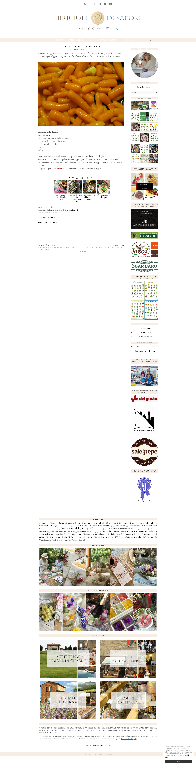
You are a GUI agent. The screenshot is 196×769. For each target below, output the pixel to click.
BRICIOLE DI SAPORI (101, 745)
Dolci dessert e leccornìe (117, 528)
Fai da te (145, 529)
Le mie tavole (145, 332)
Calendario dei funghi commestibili (70, 526)
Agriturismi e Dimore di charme (51, 523)
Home (49, 40)
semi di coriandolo (60, 141)
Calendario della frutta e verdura (97, 525)
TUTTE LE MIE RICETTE (107, 40)
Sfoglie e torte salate (105, 537)
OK (178, 761)
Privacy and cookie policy (129, 739)
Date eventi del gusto (145, 347)
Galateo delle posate (145, 337)
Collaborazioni (120, 526)
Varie (65, 539)
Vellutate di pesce (78, 540)
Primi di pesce (115, 534)
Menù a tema (146, 328)
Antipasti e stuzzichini (94, 523)
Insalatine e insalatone (85, 531)
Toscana (149, 537)
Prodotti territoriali (132, 534)
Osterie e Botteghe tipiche (53, 534)
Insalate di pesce (69, 532)
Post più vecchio (105, 247)
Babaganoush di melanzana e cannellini (103, 197)
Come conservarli (135, 526)
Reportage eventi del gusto (145, 351)
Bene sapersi (113, 523)
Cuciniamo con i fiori (47, 529)
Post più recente (57, 247)
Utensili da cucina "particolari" (49, 540)
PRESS (71, 40)
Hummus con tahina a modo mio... (89, 197)
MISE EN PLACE (127, 40)
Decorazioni (98, 529)
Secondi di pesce (85, 537)
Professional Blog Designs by (98, 754)
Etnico (54, 213)
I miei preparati (55, 532)
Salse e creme (55, 537)
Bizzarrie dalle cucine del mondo (133, 523)
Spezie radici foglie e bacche (130, 537)
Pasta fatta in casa (91, 534)
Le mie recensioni (85, 40)
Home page (81, 252)
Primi (102, 534)
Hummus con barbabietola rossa (61, 197)
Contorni (47, 213)
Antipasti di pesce (74, 523)
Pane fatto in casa (74, 534)
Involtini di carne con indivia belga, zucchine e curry (75, 198)
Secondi (68, 537)
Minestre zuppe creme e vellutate (142, 531)
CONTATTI (59, 40)
